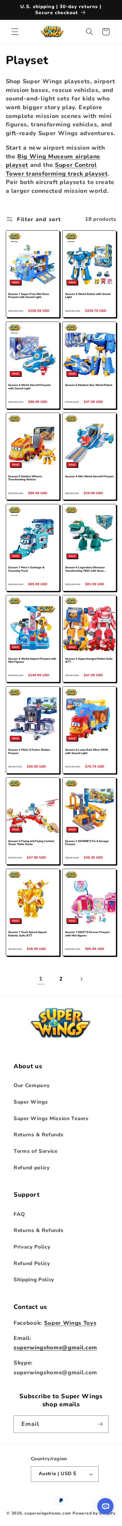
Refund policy (32, 1167)
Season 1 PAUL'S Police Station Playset (29, 751)
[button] (15, 32)
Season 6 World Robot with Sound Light (87, 296)
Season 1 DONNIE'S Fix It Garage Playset (87, 843)
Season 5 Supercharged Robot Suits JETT (89, 660)
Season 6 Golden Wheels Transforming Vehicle (25, 478)
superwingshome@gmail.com (55, 1347)
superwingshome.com (47, 1513)
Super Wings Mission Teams (51, 1118)
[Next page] (81, 979)
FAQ (19, 1214)
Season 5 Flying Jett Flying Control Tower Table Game (31, 843)
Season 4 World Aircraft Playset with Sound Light (29, 387)
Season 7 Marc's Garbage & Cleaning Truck (26, 569)
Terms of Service (36, 1151)
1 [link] (41, 979)
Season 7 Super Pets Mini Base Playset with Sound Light (28, 296)
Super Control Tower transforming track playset (57, 169)
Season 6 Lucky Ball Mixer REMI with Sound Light (86, 751)
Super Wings (31, 1101)
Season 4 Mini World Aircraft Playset (89, 476)
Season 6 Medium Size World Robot (88, 385)
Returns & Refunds (38, 1134)
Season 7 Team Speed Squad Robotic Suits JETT (27, 934)
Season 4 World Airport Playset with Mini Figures (32, 660)
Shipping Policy (34, 1279)
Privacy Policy (32, 1246)
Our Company (31, 1085)
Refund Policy (32, 1263)
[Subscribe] (100, 1424)
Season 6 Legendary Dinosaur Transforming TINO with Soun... (85, 569)
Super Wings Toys (70, 1323)
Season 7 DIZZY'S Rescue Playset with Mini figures (87, 934)
